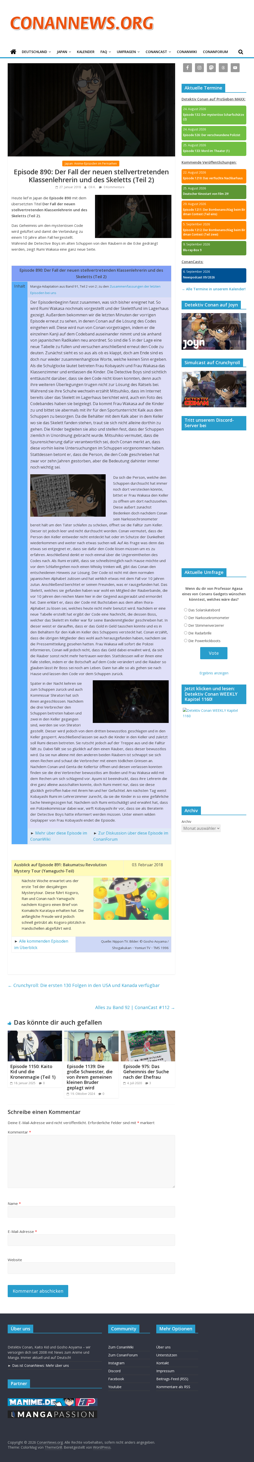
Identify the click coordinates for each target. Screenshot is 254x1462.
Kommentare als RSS (173, 1386)
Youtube (115, 1386)
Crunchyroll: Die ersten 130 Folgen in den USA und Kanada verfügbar (84, 985)
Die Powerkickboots (204, 640)
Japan (62, 51)
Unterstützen (166, 1355)
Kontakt (162, 1363)
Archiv (186, 821)
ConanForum (215, 51)
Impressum (165, 1371)
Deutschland (34, 51)
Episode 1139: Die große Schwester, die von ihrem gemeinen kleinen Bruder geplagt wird (90, 1077)
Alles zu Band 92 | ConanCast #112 (135, 1007)
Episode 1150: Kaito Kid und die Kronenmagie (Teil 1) (33, 1071)
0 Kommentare (114, 187)
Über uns (163, 1347)
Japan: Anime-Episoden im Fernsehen (91, 163)
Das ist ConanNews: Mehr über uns (40, 1365)
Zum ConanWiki (120, 1347)
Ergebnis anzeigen (213, 673)
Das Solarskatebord (204, 610)
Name (14, 1203)
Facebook (116, 1378)
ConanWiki (187, 51)
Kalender (86, 51)
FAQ (103, 51)
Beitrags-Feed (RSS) (172, 1378)
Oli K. (92, 187)
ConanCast (156, 51)
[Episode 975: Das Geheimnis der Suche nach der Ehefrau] (148, 1033)
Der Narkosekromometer (208, 617)
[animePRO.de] (86, 1400)
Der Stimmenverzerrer (206, 625)
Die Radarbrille (200, 633)
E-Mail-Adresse (22, 1231)
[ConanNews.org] (13, 52)
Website (15, 1259)
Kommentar (19, 1132)
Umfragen (126, 51)
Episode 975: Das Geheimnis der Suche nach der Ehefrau (146, 1071)
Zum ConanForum (123, 1355)
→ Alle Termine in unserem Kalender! (214, 289)
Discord (114, 1371)
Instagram (116, 1363)
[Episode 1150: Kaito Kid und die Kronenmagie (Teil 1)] (35, 1033)
